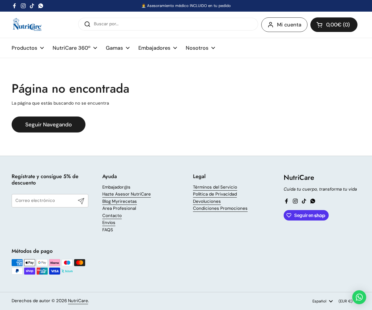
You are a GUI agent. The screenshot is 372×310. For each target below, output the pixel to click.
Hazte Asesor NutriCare (126, 194)
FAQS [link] (107, 230)
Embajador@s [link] (116, 187)
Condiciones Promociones (220, 208)
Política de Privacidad (215, 194)
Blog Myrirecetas (119, 201)
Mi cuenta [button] (289, 24)
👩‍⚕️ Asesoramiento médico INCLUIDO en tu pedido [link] (186, 5)
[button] (333, 24)
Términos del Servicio (215, 187)
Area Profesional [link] (119, 208)
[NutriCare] (27, 24)
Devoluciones (207, 201)
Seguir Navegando (48, 124)
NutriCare (78, 301)
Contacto (112, 215)
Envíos (108, 222)
